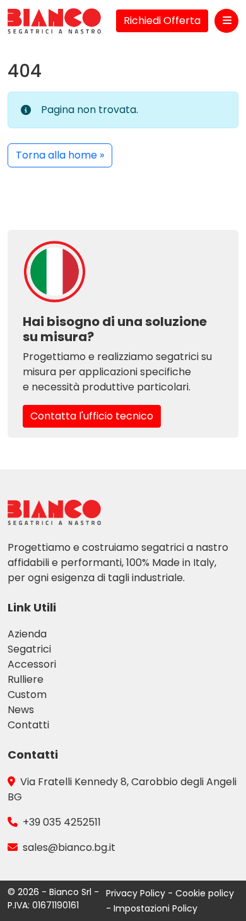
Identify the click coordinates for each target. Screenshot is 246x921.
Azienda (27, 634)
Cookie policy (204, 893)
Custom (27, 694)
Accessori (32, 664)
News (21, 709)
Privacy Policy (137, 893)
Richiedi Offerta (162, 20)
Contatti (28, 725)
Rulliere (26, 679)
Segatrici (29, 649)
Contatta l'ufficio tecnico (91, 416)
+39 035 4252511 (62, 822)
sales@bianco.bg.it (69, 847)
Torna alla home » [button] (60, 155)
